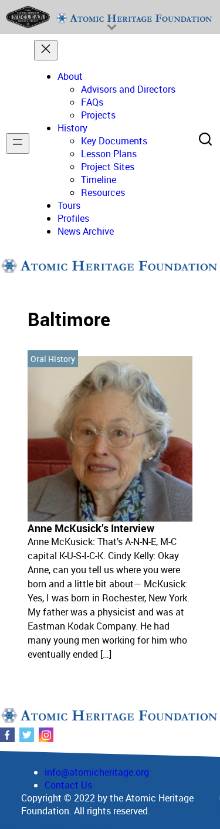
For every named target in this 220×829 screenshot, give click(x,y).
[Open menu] (17, 143)
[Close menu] (45, 50)
